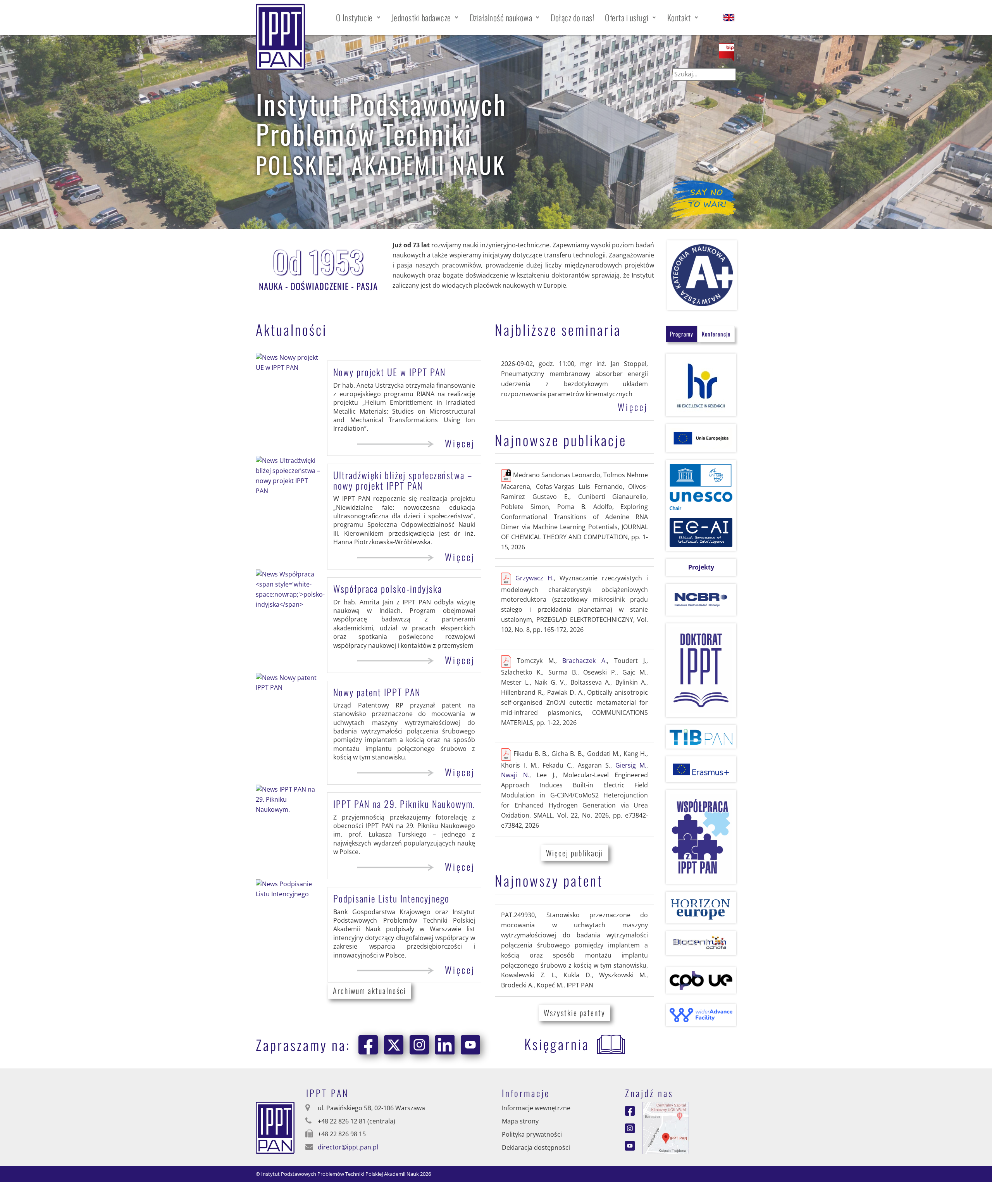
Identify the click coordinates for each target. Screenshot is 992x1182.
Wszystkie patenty (574, 1012)
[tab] (682, 334)
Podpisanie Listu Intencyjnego (391, 898)
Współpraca (387, 588)
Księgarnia (556, 1044)
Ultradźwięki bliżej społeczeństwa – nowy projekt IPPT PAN (402, 480)
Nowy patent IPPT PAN (376, 692)
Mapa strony (520, 1121)
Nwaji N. (515, 775)
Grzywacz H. (534, 578)
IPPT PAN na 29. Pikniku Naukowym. (404, 804)
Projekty (701, 567)
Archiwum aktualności (369, 990)
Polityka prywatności (532, 1134)
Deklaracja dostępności (536, 1147)
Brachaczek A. (584, 660)
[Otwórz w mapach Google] (665, 1127)
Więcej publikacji (574, 853)
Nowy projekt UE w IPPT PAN (389, 372)
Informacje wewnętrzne (536, 1108)
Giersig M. (630, 765)
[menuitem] (358, 17)
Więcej (460, 443)
